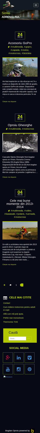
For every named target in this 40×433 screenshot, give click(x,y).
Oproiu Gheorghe (20, 125)
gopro (28, 47)
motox (25, 50)
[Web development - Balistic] (32, 431)
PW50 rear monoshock (13, 318)
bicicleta (27, 53)
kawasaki (10, 214)
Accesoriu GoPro (20, 43)
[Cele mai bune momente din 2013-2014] (20, 231)
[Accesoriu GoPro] (20, 67)
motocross (15, 53)
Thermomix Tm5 (10, 322)
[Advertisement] (20, 396)
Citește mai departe (9, 101)
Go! (28, 338)
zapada (15, 50)
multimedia (17, 47)
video (28, 210)
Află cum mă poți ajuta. (13, 314)
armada (31, 214)
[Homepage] (10, 285)
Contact (6, 303)
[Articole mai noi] (4, 285)
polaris (21, 214)
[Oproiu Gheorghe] (20, 143)
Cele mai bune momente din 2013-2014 (20, 204)
